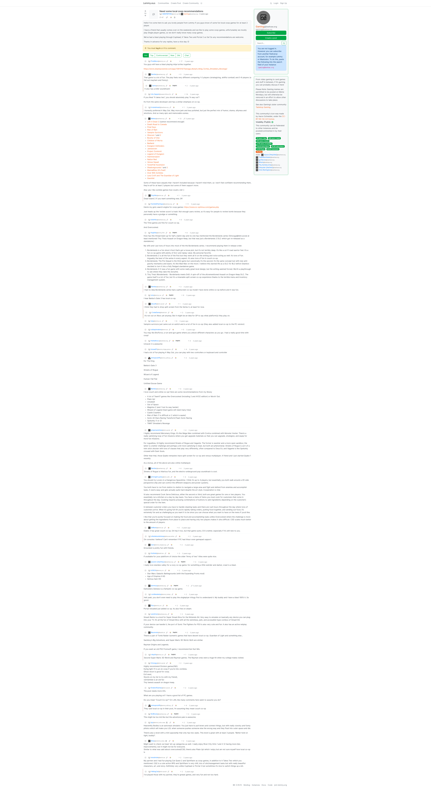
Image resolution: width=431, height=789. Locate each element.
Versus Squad (153, 162)
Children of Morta (154, 140)
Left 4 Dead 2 (153, 122)
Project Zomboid (154, 151)
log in (158, 48)
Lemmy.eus (149, 3)
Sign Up (283, 3)
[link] (167, 17)
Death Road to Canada (157, 124)
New (172, 55)
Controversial (162, 55)
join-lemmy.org (280, 785)
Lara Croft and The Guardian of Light (163, 175)
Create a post (271, 38)
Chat (187, 55)
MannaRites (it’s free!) (156, 170)
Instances (256, 785)
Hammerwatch (153, 157)
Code (270, 785)
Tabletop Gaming (263, 107)
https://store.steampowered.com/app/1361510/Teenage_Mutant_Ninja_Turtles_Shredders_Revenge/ (185, 69)
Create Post (176, 3)
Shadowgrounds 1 (154, 167)
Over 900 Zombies (155, 173)
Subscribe (271, 33)
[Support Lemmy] (201, 3)
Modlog (259, 152)
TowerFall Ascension (156, 165)
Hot (145, 55)
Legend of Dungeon (155, 154)
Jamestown (152, 148)
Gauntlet (150, 178)
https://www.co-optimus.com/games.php (201, 207)
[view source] (174, 17)
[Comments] (153, 14)
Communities (163, 3)
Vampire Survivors (155, 132)
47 (163, 17)
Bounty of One (153, 138)
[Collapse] (145, 61)
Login (276, 3)
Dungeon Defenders (155, 146)
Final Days (151, 127)
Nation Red (152, 159)
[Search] (271, 3)
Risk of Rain (152, 130)
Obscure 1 (151, 135)
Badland (150, 143)
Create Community (191, 3)
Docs (264, 785)
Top (151, 55)
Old (178, 55)
